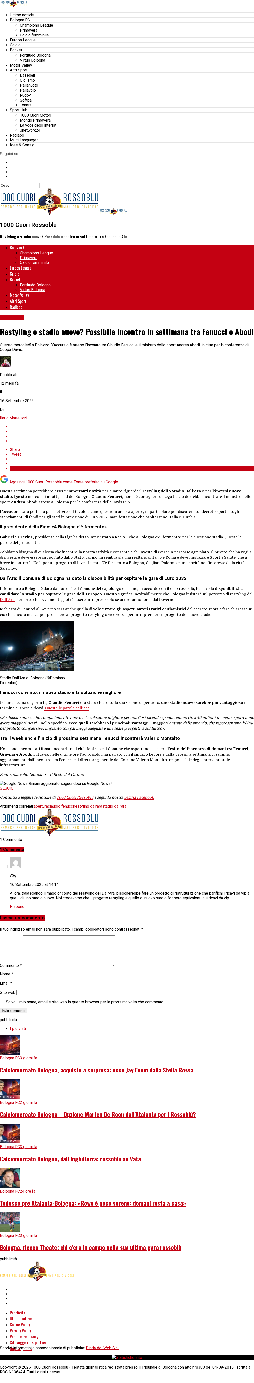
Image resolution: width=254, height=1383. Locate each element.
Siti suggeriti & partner (28, 1343)
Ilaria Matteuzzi (13, 418)
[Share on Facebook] (132, 426)
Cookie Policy (20, 1325)
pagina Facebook (139, 797)
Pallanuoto (29, 85)
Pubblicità (17, 1313)
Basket (16, 50)
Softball (26, 100)
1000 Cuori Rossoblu (75, 797)
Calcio (15, 45)
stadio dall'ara (114, 806)
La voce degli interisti (38, 125)
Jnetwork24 (30, 130)
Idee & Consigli (23, 145)
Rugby (25, 95)
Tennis (25, 105)
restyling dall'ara (88, 806)
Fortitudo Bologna (35, 55)
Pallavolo (28, 90)
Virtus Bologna (32, 60)
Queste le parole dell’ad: (66, 708)
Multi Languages (24, 140)
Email (6, 983)
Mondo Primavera (35, 120)
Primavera (28, 30)
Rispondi (17, 906)
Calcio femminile (34, 35)
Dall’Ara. (7, 599)
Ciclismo (27, 80)
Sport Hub (18, 110)
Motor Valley (21, 65)
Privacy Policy (20, 1331)
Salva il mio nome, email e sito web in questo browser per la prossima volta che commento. (85, 1002)
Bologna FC (20, 20)
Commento (11, 965)
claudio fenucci (61, 806)
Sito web (7, 992)
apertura (41, 806)
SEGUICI (7, 788)
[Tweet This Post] (132, 431)
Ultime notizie (22, 15)
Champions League (36, 25)
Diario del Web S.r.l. (102, 1348)
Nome (6, 974)
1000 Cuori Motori (35, 115)
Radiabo (17, 135)
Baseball (27, 75)
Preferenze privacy (24, 1337)
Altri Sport (18, 70)
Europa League (23, 40)
